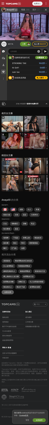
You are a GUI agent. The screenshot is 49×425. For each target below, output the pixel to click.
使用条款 (5, 322)
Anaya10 (6, 199)
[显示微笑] (38, 51)
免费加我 (24, 37)
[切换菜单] (3, 3)
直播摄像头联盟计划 (32, 326)
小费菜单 (40, 58)
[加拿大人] (5, 209)
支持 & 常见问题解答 (9, 353)
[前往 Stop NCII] (17, 397)
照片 (36, 10)
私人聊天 (40, 78)
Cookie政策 (6, 331)
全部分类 (7, 292)
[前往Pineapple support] (4, 397)
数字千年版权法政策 (9, 326)
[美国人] (13, 209)
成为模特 (28, 317)
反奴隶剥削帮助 (7, 340)
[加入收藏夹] (4, 44)
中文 (38, 304)
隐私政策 (5, 317)
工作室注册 (29, 322)
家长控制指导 (7, 336)
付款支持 (5, 358)
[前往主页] (15, 3)
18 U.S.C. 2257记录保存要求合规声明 (15, 405)
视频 (25, 10)
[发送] (45, 51)
